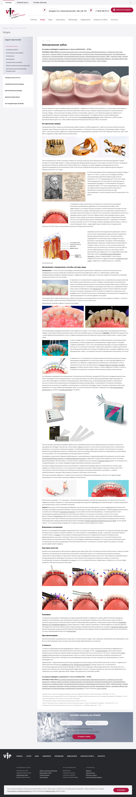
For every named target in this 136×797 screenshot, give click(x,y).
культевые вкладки (57, 56)
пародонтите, (97, 289)
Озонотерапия (10, 59)
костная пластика (88, 54)
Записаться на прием (123, 10)
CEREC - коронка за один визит (48, 770)
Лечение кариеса (44, 775)
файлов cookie (50, 791)
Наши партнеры (90, 772)
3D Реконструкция (90, 61)
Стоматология (10, 55)
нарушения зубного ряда (119, 59)
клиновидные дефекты (103, 59)
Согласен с (80, 728)
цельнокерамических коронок (76, 458)
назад (48, 41)
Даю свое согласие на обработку (83, 731)
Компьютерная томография (14, 62)
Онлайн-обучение (40, 2)
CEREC (108, 56)
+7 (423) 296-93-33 (102, 11)
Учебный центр (22, 2)
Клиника (8, 2)
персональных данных (93, 731)
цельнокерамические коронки (95, 56)
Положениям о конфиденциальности (19, 791)
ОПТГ (87, 651)
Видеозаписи (86, 20)
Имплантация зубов (22, 775)
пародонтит (46, 54)
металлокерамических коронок (52, 458)
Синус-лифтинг (44, 777)
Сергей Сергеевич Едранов (94, 777)
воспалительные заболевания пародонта (92, 52)
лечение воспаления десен (103, 54)
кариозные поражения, (67, 512)
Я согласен (121, 790)
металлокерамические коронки (74, 56)
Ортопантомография (12, 49)
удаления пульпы (116, 56)
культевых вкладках (65, 390)
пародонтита (58, 516)
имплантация (46, 61)
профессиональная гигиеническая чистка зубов (79, 59)
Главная (5, 28)
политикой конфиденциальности (83, 728)
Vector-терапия (101, 61)
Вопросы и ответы (101, 20)
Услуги (42, 20)
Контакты (114, 20)
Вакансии (88, 770)
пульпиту (58, 535)
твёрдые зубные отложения (59, 54)
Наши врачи (60, 20)
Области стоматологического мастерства (18, 65)
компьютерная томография (74, 61)
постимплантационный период (68, 52)
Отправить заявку (84, 736)
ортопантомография (58, 61)
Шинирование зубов (12, 46)
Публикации (72, 20)
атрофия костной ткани (114, 52)
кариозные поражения (56, 59)
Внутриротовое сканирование (14, 52)
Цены (50, 20)
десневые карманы (76, 54)
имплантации (71, 631)
